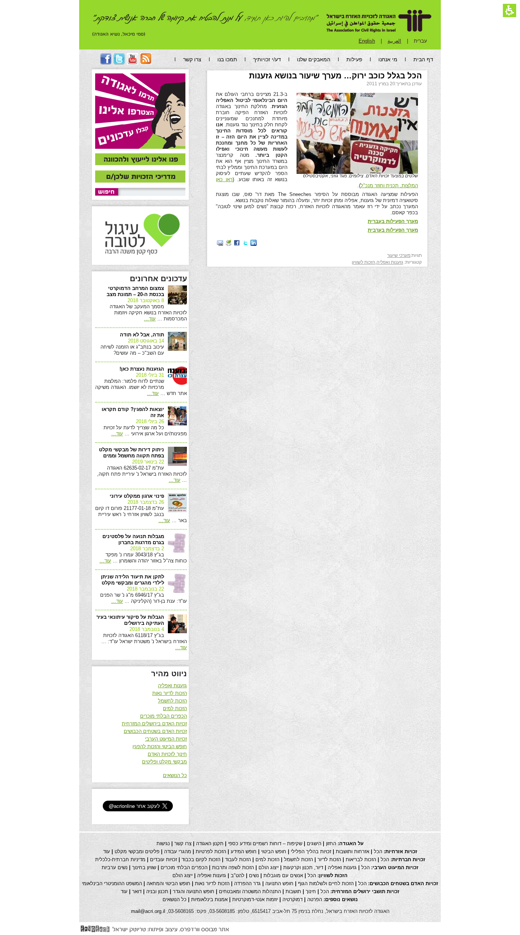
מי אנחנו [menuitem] (387, 59)
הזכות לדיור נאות (169, 693)
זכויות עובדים (163, 859)
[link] (140, 159)
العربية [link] (394, 41)
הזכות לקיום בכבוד (201, 859)
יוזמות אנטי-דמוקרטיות (255, 899)
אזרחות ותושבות (352, 851)
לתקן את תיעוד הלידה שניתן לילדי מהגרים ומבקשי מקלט (132, 580)
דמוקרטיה (292, 899)
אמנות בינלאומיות (209, 899)
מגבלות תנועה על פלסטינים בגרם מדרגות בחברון (133, 539)
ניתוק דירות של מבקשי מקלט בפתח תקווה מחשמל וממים (131, 453)
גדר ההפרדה (247, 883)
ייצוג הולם (268, 867)
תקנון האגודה (209, 843)
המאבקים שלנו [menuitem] (313, 59)
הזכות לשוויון (363, 262)
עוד (150, 319)
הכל (378, 851)
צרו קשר (182, 843)
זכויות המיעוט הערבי (166, 739)
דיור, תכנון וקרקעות (303, 867)
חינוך (311, 891)
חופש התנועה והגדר (193, 891)
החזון (331, 843)
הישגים (314, 843)
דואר (137, 891)
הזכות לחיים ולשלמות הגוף (326, 883)
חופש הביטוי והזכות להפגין (159, 746)
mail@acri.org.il (148, 911)
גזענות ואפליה (389, 262)
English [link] (367, 41)
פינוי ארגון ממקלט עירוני (137, 496)
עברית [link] (420, 41)
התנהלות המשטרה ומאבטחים (250, 891)
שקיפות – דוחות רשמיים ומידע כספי (265, 843)
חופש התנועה (279, 883)
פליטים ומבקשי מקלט (137, 851)
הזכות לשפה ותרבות (233, 867)
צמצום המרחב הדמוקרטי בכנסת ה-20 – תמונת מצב (135, 291)
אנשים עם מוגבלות (283, 875)
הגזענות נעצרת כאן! (142, 369)
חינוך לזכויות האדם (167, 754)
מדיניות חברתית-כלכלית (120, 859)
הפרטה (314, 899)
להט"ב (237, 875)
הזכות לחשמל (172, 701)
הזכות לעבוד (238, 859)
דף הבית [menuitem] (423, 59)
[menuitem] (146, 62)
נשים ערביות (115, 867)
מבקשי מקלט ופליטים (164, 762)
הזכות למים (175, 708)
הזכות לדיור (329, 859)
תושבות (293, 891)
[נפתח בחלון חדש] (253, 242)
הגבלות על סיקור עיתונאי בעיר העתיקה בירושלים (130, 620)
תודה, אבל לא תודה (142, 335)
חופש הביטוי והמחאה (168, 883)
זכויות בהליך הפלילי (311, 851)
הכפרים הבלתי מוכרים (163, 716)
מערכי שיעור (398, 255)
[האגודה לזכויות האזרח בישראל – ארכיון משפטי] (379, 21)
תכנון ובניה (157, 891)
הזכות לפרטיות (211, 851)
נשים (254, 875)
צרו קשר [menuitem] (192, 59)
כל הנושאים (175, 775)
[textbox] (151, 192)
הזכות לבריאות (361, 859)
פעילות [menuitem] (354, 59)
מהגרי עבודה (177, 851)
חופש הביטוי (273, 851)
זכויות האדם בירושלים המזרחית (154, 723)
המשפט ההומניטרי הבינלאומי (112, 883)
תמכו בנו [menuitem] (227, 59)
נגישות (163, 843)
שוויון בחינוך (144, 867)
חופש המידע (244, 851)
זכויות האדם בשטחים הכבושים (155, 731)
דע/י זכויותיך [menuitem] (267, 59)
